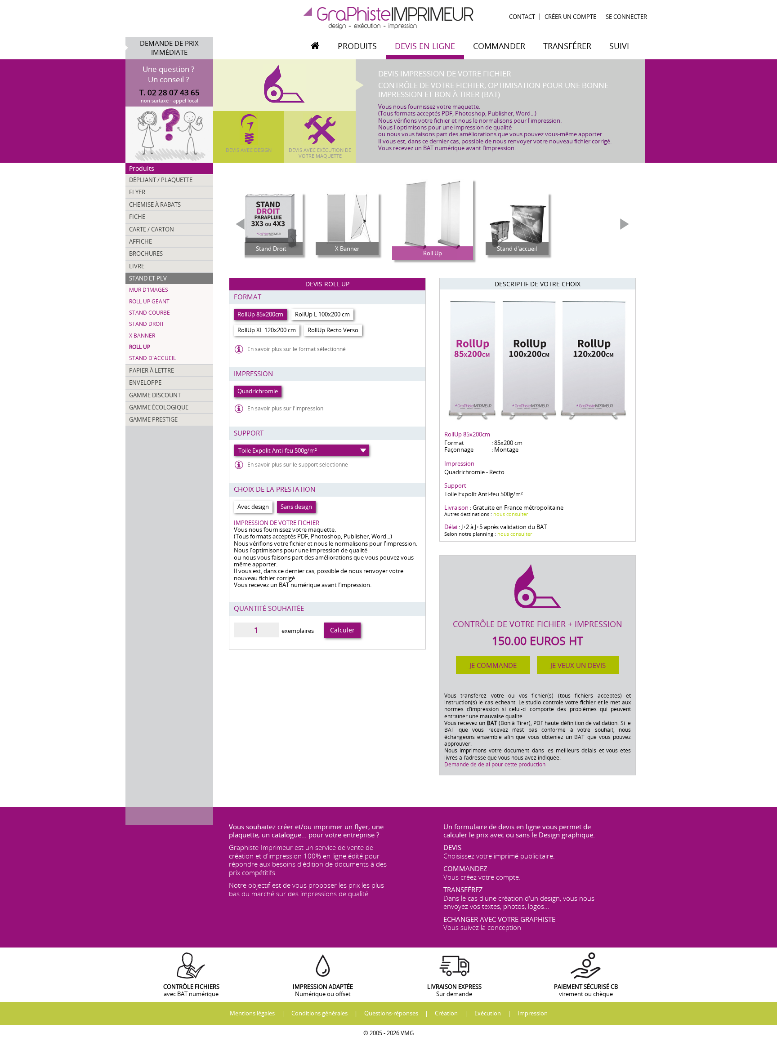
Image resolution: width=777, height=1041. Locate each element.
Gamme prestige (153, 419)
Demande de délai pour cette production (494, 764)
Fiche (137, 217)
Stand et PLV (148, 278)
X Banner (142, 335)
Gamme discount (155, 395)
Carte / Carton (151, 229)
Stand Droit (146, 323)
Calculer (342, 630)
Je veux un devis (578, 665)
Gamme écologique (158, 407)
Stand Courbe (149, 312)
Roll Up (139, 346)
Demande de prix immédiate (169, 48)
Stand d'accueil (152, 358)
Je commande (493, 665)
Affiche (140, 241)
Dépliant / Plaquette (160, 180)
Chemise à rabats (155, 204)
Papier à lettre (151, 370)
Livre (136, 266)
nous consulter (510, 514)
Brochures (146, 253)
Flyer (137, 192)
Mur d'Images (148, 289)
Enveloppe (145, 382)
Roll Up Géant (149, 301)
